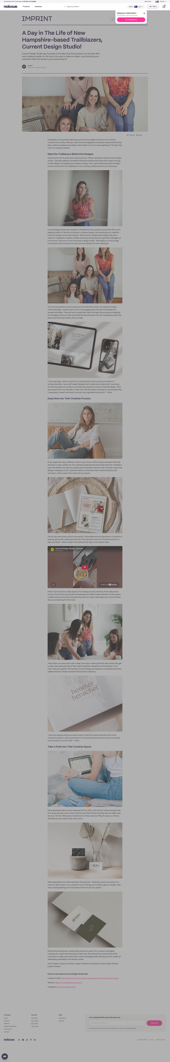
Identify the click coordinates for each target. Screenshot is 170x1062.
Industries (38, 6)
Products (26, 6)
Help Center (147, 1)
